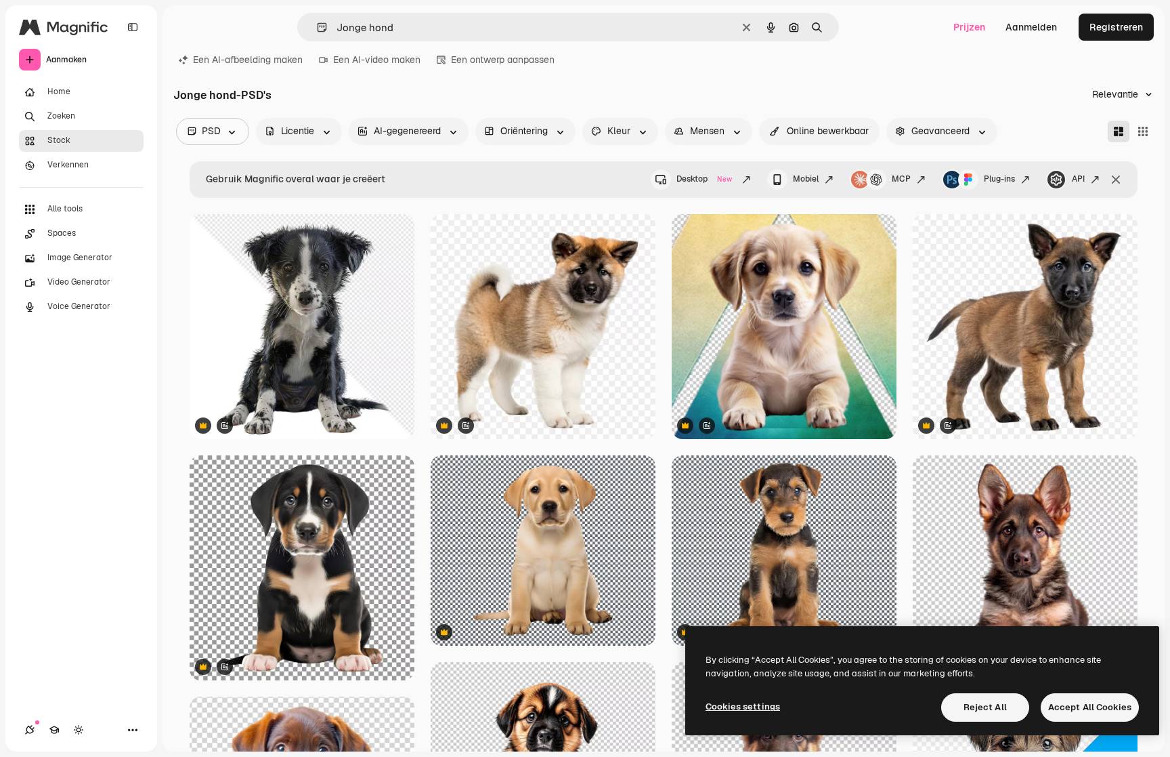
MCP (901, 178)
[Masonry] (1118, 131)
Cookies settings (743, 706)
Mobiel (806, 178)
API (1078, 178)
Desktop (704, 178)
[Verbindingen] (30, 730)
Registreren (1116, 27)
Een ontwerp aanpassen (503, 60)
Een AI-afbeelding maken (248, 60)
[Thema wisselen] (78, 730)
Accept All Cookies (1089, 707)
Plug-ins (999, 178)
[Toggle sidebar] (133, 27)
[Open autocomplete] (316, 27)
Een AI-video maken (376, 60)
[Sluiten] (1115, 179)
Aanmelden (1031, 27)
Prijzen (969, 27)
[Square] (1143, 131)
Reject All (985, 707)
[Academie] (54, 730)
